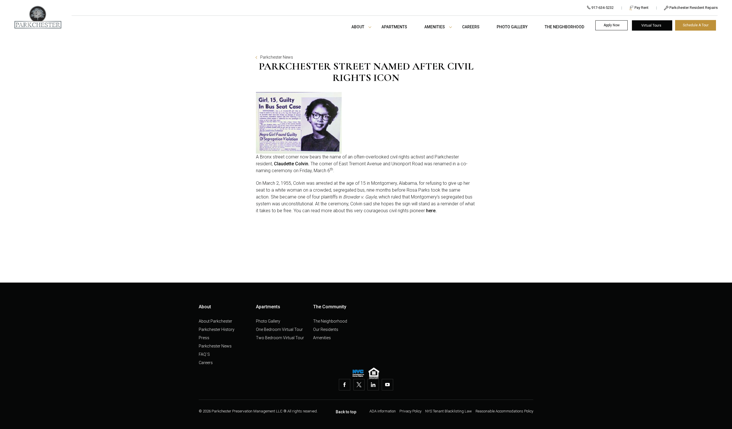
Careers (471, 27)
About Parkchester (215, 321)
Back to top (346, 412)
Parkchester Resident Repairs (693, 8)
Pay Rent (641, 8)
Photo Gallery (512, 27)
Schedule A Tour (696, 25)
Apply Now (612, 25)
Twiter (359, 384)
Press (204, 337)
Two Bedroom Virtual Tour (280, 337)
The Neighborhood (564, 27)
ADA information (383, 411)
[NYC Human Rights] (358, 373)
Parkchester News (276, 57)
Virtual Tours (651, 25)
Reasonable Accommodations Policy (504, 411)
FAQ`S (204, 354)
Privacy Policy (410, 411)
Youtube (387, 384)
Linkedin (373, 384)
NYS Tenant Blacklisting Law (449, 411)
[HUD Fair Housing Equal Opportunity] (373, 373)
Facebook (344, 384)
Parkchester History (216, 329)
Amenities (434, 27)
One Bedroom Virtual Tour (279, 329)
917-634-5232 (602, 8)
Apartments (394, 27)
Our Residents (325, 329)
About (357, 27)
